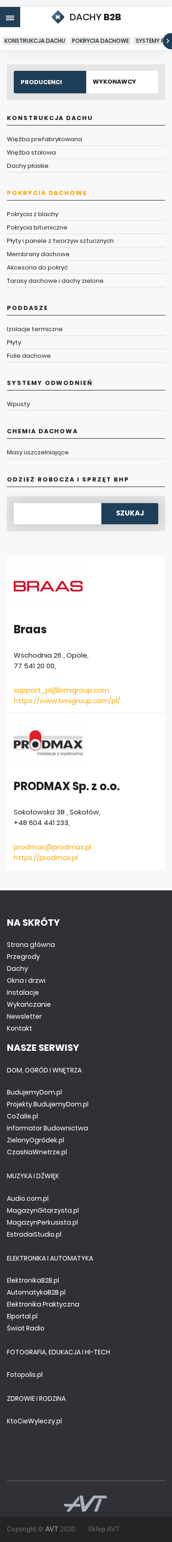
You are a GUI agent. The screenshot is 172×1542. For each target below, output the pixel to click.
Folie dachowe (29, 355)
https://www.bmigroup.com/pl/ (67, 700)
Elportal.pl (22, 1316)
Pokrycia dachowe (100, 41)
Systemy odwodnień (50, 382)
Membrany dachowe (38, 254)
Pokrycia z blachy (32, 214)
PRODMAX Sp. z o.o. (67, 786)
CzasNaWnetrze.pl (37, 1152)
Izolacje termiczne (35, 329)
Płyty (14, 342)
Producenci (41, 82)
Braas (30, 629)
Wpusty (18, 404)
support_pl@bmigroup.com (61, 690)
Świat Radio (25, 1328)
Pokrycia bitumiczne (37, 227)
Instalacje (23, 992)
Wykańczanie (29, 1004)
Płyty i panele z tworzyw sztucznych (60, 240)
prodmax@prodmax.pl (52, 847)
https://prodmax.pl (46, 857)
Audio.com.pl (28, 1198)
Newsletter (24, 1016)
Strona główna (31, 944)
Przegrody (23, 956)
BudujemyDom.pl (34, 1092)
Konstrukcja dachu (35, 41)
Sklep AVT (104, 1529)
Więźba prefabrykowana (44, 139)
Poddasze (27, 308)
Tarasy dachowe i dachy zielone (55, 280)
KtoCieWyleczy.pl (34, 1421)
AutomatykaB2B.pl (36, 1292)
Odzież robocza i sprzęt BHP (68, 479)
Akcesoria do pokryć (37, 267)
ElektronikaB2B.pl (33, 1280)
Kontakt (19, 1028)
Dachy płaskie (28, 165)
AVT (51, 1529)
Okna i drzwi (26, 980)
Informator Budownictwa (47, 1128)
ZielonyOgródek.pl (35, 1140)
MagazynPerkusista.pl (42, 1222)
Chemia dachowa (42, 431)
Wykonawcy (114, 81)
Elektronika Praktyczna (43, 1304)
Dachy (17, 968)
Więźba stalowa (31, 152)
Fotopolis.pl (25, 1374)
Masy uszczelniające (38, 452)
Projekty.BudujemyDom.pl (48, 1104)
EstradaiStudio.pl (34, 1234)
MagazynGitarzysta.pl (43, 1210)
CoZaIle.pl (22, 1116)
